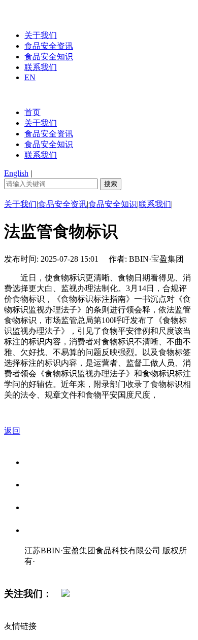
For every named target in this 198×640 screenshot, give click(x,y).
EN (30, 77)
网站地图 (44, 571)
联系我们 (40, 67)
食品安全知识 (48, 56)
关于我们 (40, 35)
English (16, 173)
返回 (12, 430)
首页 (32, 112)
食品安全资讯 (48, 46)
